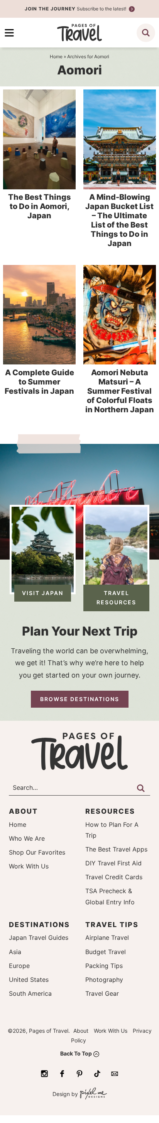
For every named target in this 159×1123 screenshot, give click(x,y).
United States (29, 979)
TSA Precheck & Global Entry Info (110, 896)
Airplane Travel (107, 937)
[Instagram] (44, 1073)
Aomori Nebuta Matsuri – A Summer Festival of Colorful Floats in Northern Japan (119, 391)
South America (30, 993)
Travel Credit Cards (113, 877)
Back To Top (76, 1053)
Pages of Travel (79, 32)
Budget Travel (105, 952)
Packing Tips (104, 966)
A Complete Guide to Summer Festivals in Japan (39, 382)
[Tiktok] (97, 1073)
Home (17, 824)
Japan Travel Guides (38, 937)
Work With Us (29, 866)
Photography (104, 979)
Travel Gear (102, 993)
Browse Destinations (79, 699)
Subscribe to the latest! (76, 9)
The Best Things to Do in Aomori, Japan (39, 206)
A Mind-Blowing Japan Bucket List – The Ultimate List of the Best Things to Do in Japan (119, 220)
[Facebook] (62, 1073)
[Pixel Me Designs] (92, 1094)
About (80, 1030)
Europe (19, 966)
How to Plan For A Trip (112, 830)
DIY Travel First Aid (113, 863)
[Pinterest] (79, 1073)
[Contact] (114, 1073)
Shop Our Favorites (37, 852)
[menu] (9, 33)
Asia (15, 952)
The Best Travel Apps (116, 849)
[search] (146, 33)
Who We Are (27, 838)
